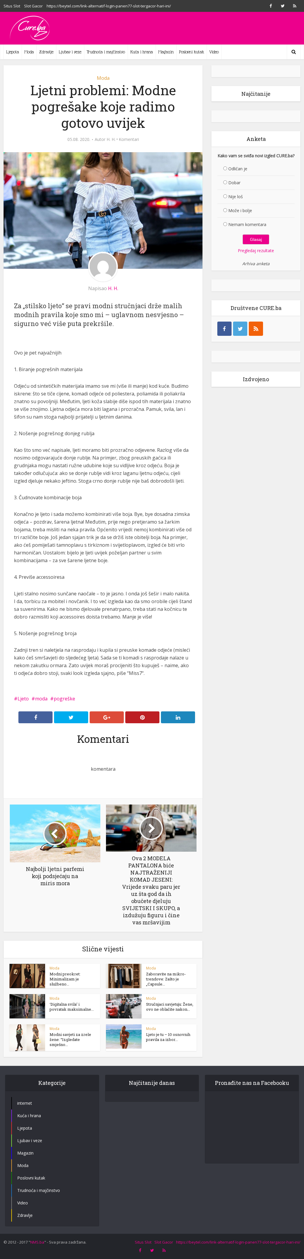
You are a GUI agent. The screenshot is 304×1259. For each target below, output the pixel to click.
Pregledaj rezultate (256, 250)
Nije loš (235, 196)
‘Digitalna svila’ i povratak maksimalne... (72, 1007)
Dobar (234, 182)
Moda (29, 52)
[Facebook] (224, 329)
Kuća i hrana (141, 52)
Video (214, 52)
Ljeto (23, 698)
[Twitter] (240, 329)
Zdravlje (46, 52)
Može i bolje (240, 210)
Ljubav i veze (70, 52)
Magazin (166, 52)
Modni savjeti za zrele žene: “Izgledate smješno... (70, 1039)
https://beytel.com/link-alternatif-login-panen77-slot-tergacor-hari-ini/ (109, 6)
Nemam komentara (247, 224)
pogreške (64, 698)
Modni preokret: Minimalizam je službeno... (65, 979)
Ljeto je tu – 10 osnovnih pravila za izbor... (168, 1037)
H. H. (111, 139)
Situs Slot (12, 6)
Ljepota (12, 52)
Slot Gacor (33, 6)
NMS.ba (37, 1242)
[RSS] (256, 329)
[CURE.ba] (30, 28)
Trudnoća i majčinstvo (106, 52)
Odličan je (237, 168)
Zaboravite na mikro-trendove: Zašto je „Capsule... (166, 979)
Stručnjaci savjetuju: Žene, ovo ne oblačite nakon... (169, 1007)
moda (41, 698)
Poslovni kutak (191, 52)
